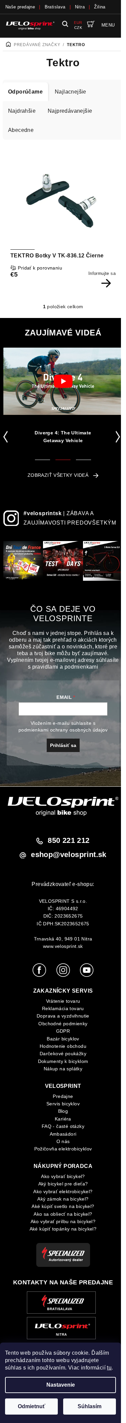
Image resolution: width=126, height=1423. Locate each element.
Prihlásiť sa (63, 745)
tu (109, 1368)
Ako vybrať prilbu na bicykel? (63, 1221)
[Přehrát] (63, 381)
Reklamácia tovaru (63, 1008)
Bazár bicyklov (63, 1038)
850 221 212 (68, 840)
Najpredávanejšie (70, 111)
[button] (6, 437)
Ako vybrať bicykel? (63, 1176)
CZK (78, 28)
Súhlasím (89, 1406)
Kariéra (63, 1119)
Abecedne (21, 130)
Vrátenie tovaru (63, 1001)
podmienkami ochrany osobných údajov (63, 730)
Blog (63, 1111)
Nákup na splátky (63, 1068)
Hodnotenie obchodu (63, 1046)
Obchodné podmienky (62, 1023)
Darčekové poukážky (63, 1053)
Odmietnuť (31, 1406)
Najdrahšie (22, 111)
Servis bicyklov (63, 1103)
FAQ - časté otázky (63, 1126)
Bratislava (55, 6)
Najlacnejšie (70, 92)
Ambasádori (63, 1134)
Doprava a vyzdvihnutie (63, 1016)
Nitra (80, 6)
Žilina (99, 6)
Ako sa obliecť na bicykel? (63, 1214)
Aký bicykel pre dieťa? (63, 1183)
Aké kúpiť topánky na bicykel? (63, 1229)
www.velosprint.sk (63, 946)
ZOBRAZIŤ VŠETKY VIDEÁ (58, 475)
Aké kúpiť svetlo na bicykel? (63, 1206)
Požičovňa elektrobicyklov (63, 1148)
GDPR (63, 1031)
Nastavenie (60, 1385)
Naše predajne (20, 6)
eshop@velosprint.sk (69, 854)
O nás (63, 1141)
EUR (78, 23)
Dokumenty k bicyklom (63, 1061)
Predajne (63, 1096)
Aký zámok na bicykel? (62, 1199)
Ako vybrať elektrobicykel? (62, 1191)
